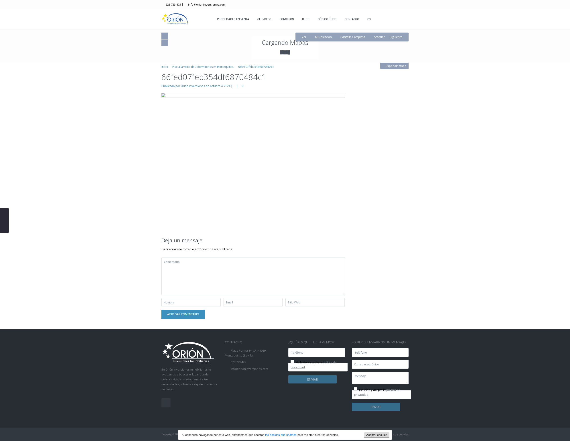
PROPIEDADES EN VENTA (233, 19)
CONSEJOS (286, 19)
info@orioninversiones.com (207, 4)
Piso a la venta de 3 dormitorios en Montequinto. (203, 67)
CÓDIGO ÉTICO (327, 19)
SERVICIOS (264, 19)
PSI (369, 19)
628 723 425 (173, 4)
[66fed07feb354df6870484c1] (253, 162)
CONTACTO (352, 19)
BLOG (305, 19)
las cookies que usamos (281, 435)
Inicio (164, 67)
